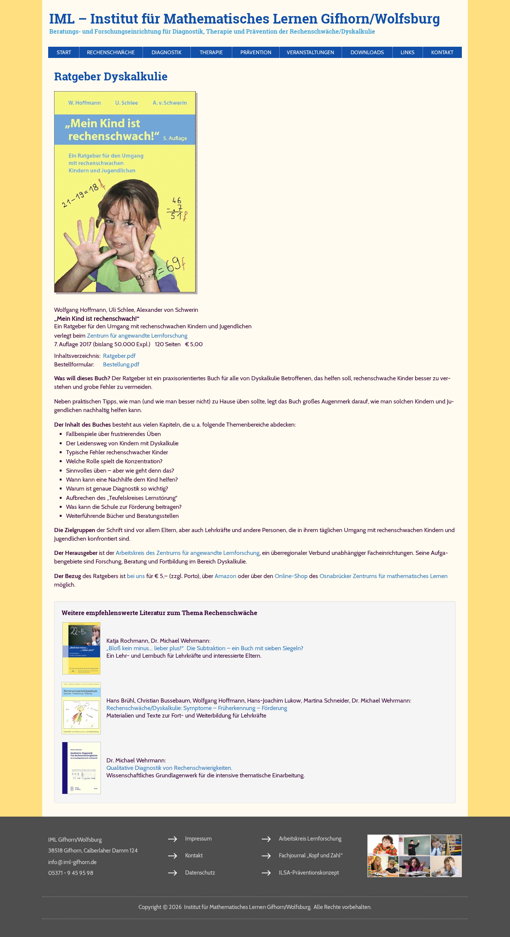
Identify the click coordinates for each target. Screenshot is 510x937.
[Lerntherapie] (383, 866)
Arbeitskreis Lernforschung (310, 838)
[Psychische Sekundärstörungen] (446, 866)
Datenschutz (200, 872)
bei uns (136, 576)
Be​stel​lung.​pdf (121, 364)
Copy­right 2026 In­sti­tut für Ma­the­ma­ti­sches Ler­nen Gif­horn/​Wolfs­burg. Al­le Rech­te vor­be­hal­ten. (255, 907)
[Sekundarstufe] (414, 866)
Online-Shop (291, 576)
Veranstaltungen (310, 52)
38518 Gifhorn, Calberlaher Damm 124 (93, 850)
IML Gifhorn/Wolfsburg (75, 839)
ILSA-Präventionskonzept (309, 872)
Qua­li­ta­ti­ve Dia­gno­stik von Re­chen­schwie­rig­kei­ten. (169, 767)
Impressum (198, 838)
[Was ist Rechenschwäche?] (414, 845)
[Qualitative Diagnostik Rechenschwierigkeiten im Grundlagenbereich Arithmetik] (81, 768)
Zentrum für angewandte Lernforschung (137, 335)
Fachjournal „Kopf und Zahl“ (310, 855)
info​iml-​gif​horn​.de (72, 862)
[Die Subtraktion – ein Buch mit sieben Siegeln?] (81, 648)
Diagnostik (166, 52)
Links (407, 52)
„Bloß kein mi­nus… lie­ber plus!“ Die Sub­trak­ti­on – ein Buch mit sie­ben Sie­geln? (204, 648)
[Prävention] (383, 845)
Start (64, 52)
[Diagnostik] (446, 845)
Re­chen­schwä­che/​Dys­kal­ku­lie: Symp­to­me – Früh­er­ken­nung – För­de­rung (196, 708)
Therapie (211, 52)
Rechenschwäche (111, 52)
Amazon (225, 576)
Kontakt (442, 52)
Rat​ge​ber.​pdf (119, 355)
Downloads (367, 52)
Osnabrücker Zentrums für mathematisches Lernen (384, 576)
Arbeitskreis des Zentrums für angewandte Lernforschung (187, 552)
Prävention (255, 52)
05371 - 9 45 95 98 (70, 873)
